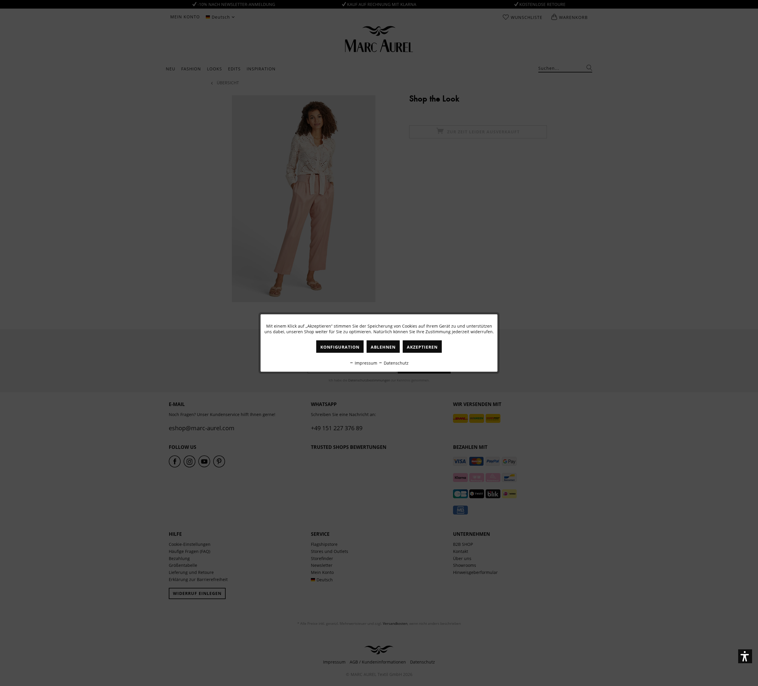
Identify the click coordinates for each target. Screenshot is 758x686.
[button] (745, 656)
